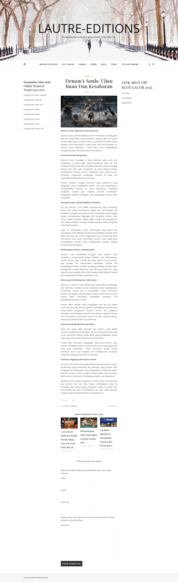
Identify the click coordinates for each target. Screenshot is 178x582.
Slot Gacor (35, 119)
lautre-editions (71, 406)
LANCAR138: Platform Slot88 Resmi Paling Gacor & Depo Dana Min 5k (69, 439)
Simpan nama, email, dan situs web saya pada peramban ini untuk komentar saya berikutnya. (88, 518)
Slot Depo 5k (36, 100)
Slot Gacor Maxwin (38, 95)
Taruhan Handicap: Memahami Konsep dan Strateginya (106, 438)
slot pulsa (126, 93)
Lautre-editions (89, 28)
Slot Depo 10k (37, 104)
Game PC (89, 76)
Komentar (65, 525)
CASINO (82, 64)
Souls (74, 400)
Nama (64, 478)
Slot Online (35, 109)
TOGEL (114, 64)
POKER (93, 64)
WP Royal (44, 577)
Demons (65, 400)
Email (64, 490)
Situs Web (65, 502)
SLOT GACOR (68, 64)
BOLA (103, 64)
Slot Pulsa (35, 124)
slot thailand (127, 98)
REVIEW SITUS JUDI (49, 64)
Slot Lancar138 (37, 128)
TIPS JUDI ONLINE (130, 64)
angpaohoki (126, 102)
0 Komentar (112, 406)
